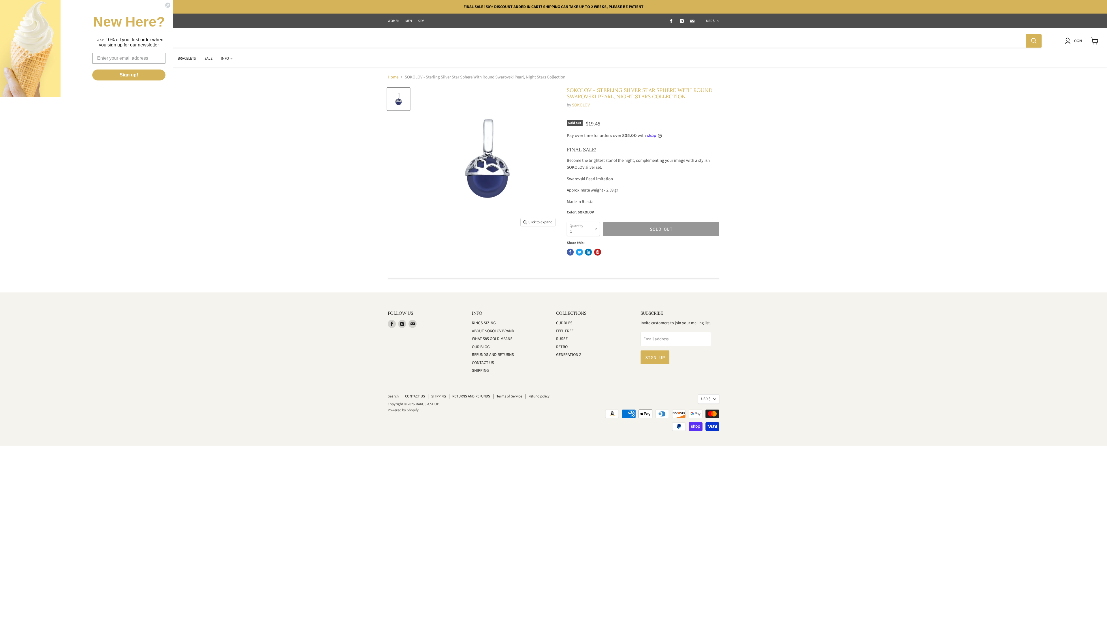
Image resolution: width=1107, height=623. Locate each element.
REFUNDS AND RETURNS (493, 355)
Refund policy (538, 396)
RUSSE (562, 339)
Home (393, 77)
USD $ (710, 20)
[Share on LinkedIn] (588, 252)
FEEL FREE (564, 331)
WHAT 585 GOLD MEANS (492, 339)
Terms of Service (509, 396)
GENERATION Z (568, 355)
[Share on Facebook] (570, 252)
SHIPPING (480, 371)
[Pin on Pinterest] (597, 252)
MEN (408, 21)
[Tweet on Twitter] (579, 252)
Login (1077, 41)
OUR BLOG (481, 347)
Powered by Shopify (403, 410)
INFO (225, 58)
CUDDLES (564, 323)
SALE (208, 58)
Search (393, 396)
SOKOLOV (581, 105)
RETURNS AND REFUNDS (471, 396)
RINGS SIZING (484, 323)
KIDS (421, 21)
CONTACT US (483, 363)
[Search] (1034, 41)
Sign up (655, 357)
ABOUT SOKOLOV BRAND (493, 331)
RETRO (562, 347)
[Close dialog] (168, 5)
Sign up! (129, 74)
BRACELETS (187, 58)
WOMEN (394, 21)
